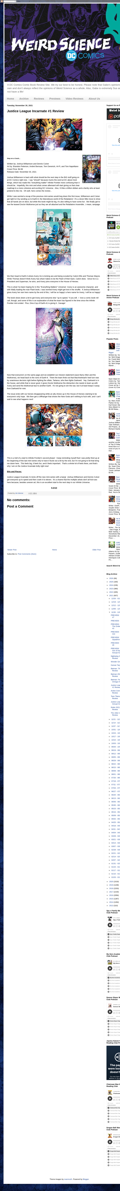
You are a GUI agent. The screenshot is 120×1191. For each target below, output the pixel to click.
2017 (111, 892)
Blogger (86, 1179)
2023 (111, 589)
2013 (111, 906)
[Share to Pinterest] (36, 493)
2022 (111, 592)
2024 (111, 585)
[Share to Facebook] (34, 493)
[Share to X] (32, 493)
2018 (111, 888)
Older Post (96, 550)
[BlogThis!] (31, 493)
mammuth (68, 1179)
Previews (54, 98)
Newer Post (12, 550)
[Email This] (29, 493)
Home (10, 98)
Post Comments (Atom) (27, 554)
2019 (111, 885)
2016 (111, 895)
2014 (111, 902)
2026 (111, 578)
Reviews (39, 98)
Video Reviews (74, 98)
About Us (94, 98)
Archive (24, 98)
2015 (111, 899)
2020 (111, 882)
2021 (111, 595)
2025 (111, 582)
